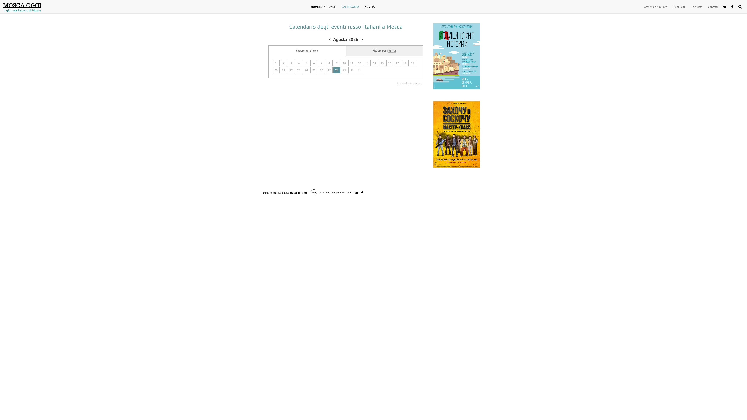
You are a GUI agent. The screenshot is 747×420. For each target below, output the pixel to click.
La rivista (696, 7)
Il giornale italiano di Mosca (22, 9)
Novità (370, 7)
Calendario (350, 7)
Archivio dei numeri (656, 7)
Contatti (713, 7)
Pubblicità (679, 7)
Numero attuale (323, 7)
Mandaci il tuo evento (410, 83)
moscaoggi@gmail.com (339, 192)
